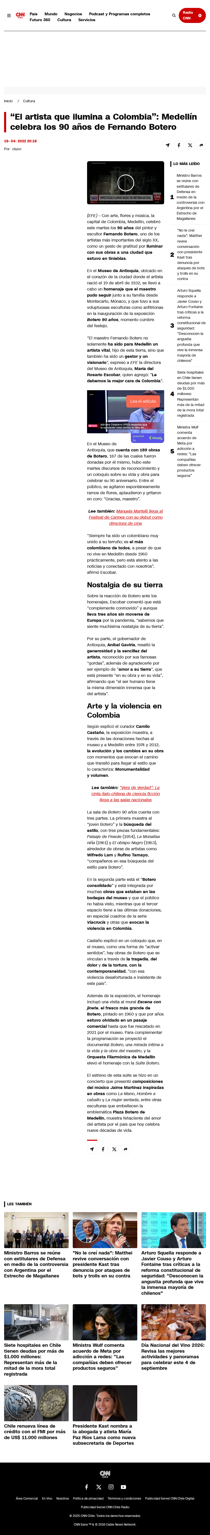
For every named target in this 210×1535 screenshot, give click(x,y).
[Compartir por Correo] (167, 145)
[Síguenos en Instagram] (111, 1487)
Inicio (8, 101)
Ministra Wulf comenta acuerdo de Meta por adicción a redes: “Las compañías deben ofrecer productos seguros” (189, 451)
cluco (16, 148)
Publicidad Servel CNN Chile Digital (169, 1498)
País (33, 14)
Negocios (73, 14)
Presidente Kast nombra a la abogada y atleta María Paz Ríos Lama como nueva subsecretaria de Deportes (104, 1435)
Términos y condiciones (124, 1498)
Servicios (86, 19)
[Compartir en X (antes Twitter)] (190, 145)
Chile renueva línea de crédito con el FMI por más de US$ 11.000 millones (35, 1432)
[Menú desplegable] (9, 15)
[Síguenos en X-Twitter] (99, 1487)
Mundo (51, 14)
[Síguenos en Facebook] (86, 1487)
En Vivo (47, 1498)
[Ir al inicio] (20, 15)
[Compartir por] (201, 145)
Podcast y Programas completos (119, 14)
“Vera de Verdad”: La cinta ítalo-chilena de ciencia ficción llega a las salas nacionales (125, 794)
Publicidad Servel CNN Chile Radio (105, 1507)
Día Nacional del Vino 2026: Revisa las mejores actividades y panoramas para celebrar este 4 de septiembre (172, 1357)
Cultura (64, 19)
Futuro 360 (40, 19)
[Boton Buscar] (174, 15)
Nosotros (62, 1498)
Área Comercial (27, 1498)
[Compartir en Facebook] (178, 145)
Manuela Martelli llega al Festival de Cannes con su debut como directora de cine (126, 517)
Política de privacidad (88, 1498)
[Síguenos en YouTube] (123, 1487)
